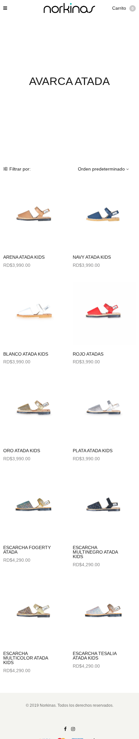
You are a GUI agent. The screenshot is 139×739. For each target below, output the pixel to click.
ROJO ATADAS (88, 354)
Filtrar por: (20, 169)
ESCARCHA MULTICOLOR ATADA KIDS (25, 658)
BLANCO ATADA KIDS (25, 354)
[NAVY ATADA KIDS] (104, 216)
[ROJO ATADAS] (104, 313)
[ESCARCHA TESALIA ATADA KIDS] (104, 613)
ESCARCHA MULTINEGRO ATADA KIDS (95, 552)
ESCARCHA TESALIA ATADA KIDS (94, 656)
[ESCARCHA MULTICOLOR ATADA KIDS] (34, 613)
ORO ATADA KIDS (21, 450)
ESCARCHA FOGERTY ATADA (27, 550)
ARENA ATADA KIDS (24, 257)
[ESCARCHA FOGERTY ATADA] (34, 507)
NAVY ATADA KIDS (92, 257)
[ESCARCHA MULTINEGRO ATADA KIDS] (104, 507)
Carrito (123, 8)
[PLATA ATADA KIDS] (104, 410)
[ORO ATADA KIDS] (34, 410)
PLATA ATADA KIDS (92, 450)
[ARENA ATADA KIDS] (34, 216)
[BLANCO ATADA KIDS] (34, 313)
